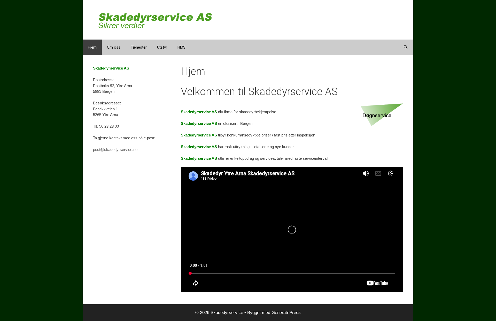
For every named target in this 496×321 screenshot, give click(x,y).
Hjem (92, 47)
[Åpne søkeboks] (405, 47)
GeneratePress (286, 312)
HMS (181, 47)
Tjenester (139, 47)
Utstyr (162, 47)
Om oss (113, 47)
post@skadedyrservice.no (115, 149)
